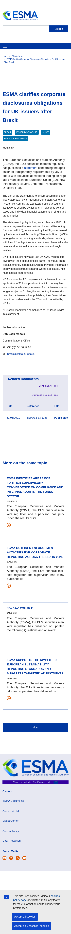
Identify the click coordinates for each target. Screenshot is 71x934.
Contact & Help (11, 811)
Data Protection (11, 840)
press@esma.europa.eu (21, 353)
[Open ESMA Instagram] (11, 858)
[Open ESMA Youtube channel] (24, 858)
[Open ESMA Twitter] (4, 858)
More (35, 727)
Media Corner (10, 820)
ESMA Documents (13, 800)
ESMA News (17, 56)
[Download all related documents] (9, 525)
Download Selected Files (45, 395)
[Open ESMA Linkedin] (18, 858)
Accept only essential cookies (31, 926)
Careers (7, 791)
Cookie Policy (10, 831)
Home (5, 56)
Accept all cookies (25, 916)
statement (30, 168)
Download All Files (48, 385)
